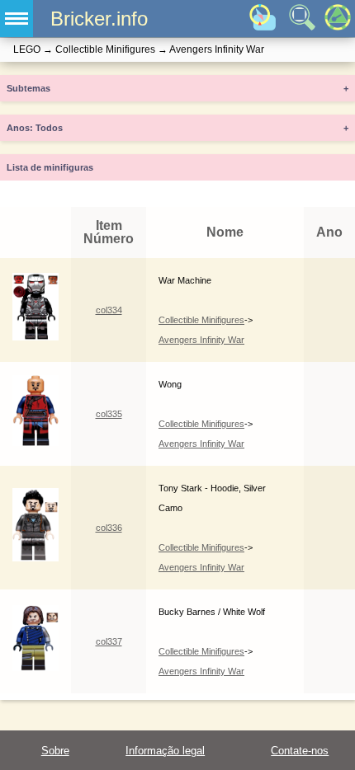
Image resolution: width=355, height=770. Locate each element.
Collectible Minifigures (201, 320)
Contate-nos (300, 750)
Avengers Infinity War (201, 340)
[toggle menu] (16, 18)
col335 (109, 414)
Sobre (55, 750)
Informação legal (165, 750)
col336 (109, 528)
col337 (109, 641)
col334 (109, 310)
